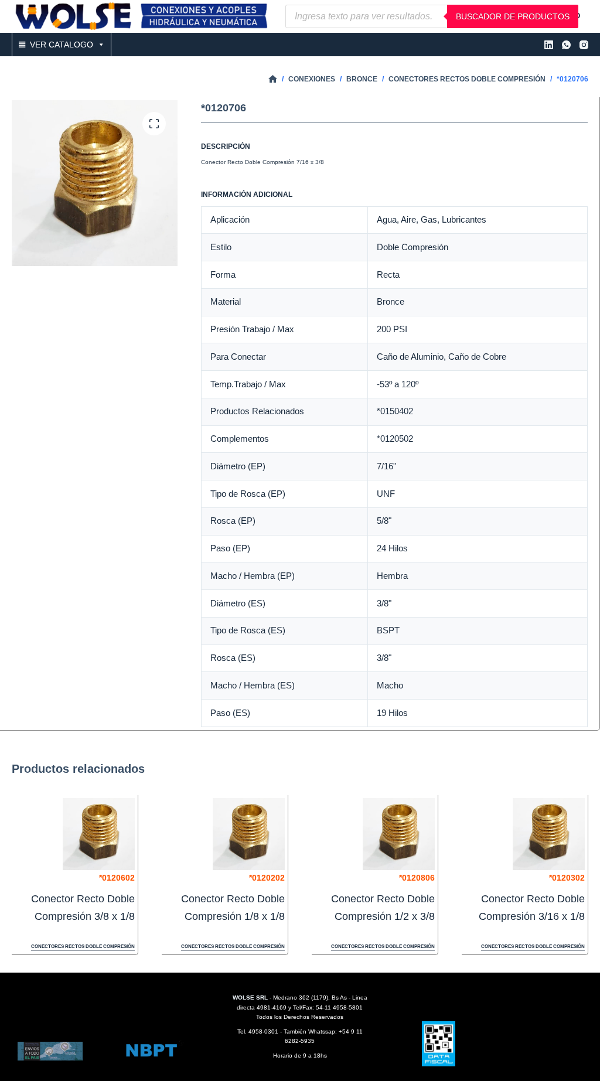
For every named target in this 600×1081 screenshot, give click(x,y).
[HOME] (272, 79)
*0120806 (417, 877)
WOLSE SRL (250, 997)
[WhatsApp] (566, 44)
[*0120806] (399, 834)
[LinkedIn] (548, 44)
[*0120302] (549, 834)
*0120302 (567, 877)
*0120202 (267, 877)
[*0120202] (249, 834)
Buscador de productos (513, 16)
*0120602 (117, 877)
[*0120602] (99, 834)
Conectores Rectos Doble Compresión (83, 946)
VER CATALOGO (61, 44)
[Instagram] (583, 44)
